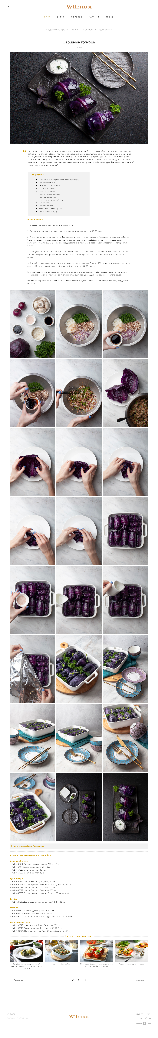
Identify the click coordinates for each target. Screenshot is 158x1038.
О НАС (60, 17)
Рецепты (76, 29)
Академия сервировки (57, 29)
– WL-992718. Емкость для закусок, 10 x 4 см (31, 913)
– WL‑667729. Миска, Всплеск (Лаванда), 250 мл (33, 890)
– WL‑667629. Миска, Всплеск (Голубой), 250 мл (33, 881)
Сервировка (89, 29)
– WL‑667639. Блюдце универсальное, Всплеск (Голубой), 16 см (40, 884)
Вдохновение (105, 29)
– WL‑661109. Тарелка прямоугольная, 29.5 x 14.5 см (35, 864)
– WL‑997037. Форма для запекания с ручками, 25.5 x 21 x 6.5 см (41, 916)
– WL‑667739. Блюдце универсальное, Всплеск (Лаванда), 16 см (40, 893)
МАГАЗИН (94, 17)
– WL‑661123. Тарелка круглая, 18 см (27, 873)
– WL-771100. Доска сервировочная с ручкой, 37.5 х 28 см (37, 902)
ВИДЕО (110, 17)
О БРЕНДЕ (76, 17)
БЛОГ (47, 17)
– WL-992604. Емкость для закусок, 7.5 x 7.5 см (32, 910)
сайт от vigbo (11, 1032)
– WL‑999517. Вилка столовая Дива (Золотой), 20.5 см (36, 928)
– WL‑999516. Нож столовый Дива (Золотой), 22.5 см (35, 925)
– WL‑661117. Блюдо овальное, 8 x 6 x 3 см (30, 867)
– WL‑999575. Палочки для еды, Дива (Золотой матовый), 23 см (40, 931)
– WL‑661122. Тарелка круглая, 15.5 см (28, 870)
